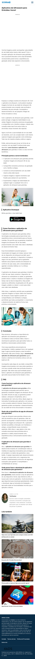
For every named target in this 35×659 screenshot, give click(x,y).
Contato (4, 639)
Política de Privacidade (23, 639)
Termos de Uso (11, 639)
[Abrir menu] (32, 2)
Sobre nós (4, 642)
